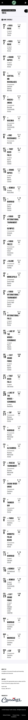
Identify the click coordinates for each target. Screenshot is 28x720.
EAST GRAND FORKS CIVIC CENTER (9, 609)
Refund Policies (6, 715)
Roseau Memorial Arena (10, 419)
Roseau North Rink (10, 191)
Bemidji (9, 143)
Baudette (10, 406)
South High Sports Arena (10, 283)
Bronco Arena (9, 324)
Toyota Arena (9, 34)
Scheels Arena (9, 234)
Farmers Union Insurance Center (10, 252)
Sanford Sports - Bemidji (9, 88)
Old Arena (10, 386)
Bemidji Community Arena (10, 109)
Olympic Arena (9, 545)
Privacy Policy (16, 715)
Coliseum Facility (10, 267)
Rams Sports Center (9, 162)
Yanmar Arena (9, 66)
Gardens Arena (9, 492)
